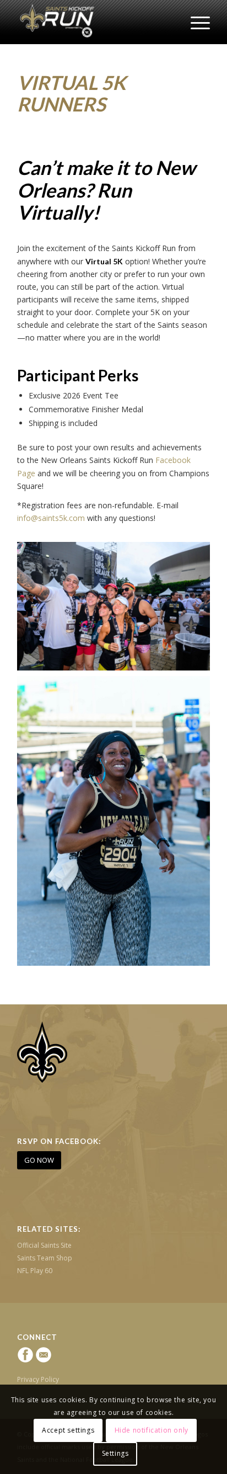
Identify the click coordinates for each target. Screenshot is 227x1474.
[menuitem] (195, 22)
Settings (115, 1453)
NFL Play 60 (34, 1270)
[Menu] (195, 22)
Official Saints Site (44, 1245)
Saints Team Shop (44, 1258)
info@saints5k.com (51, 518)
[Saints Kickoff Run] (94, 22)
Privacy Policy (38, 1379)
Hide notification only (151, 1430)
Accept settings (68, 1430)
